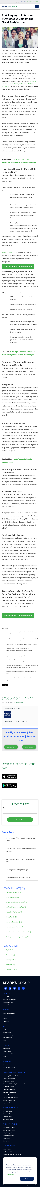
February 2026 (11, 960)
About (5, 1026)
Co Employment (7, 1111)
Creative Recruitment (9, 1100)
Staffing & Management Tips (16, 907)
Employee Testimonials (9, 999)
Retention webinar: (8, 252)
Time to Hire (6, 1141)
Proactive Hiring (7, 1138)
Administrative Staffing (9, 1078)
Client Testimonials (8, 1054)
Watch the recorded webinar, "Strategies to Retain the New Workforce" (19, 83)
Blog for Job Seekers (9, 1067)
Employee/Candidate (31, 2)
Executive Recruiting (8, 1081)
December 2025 (11, 970)
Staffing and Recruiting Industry (17, 937)
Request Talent (7, 1051)
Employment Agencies (9, 1130)
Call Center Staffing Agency (10, 1097)
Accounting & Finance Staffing (11, 1076)
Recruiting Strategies (14, 892)
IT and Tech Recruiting (9, 1089)
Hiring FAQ (5, 1056)
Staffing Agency (9, 1146)
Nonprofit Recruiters (8, 1095)
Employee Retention (19, 698)
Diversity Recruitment (9, 1127)
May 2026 (9, 950)
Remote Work (6, 1005)
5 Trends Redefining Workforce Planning (18, 878)
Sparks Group (19, 702)
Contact (5, 1040)
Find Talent (11, 747)
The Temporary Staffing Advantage (17, 870)
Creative (5, 1018)
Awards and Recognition (9, 1035)
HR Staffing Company (8, 1086)
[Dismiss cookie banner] (33, 1161)
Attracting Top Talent (14, 912)
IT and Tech (6, 1021)
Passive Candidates (8, 1135)
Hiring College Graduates (10, 1133)
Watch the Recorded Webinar (18, 266)
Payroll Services (7, 1103)
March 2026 (10, 955)
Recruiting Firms (7, 1116)
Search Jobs (6, 997)
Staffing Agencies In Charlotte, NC (12, 1154)
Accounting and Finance (14, 927)
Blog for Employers (8, 1065)
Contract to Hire (7, 1114)
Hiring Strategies (8, 698)
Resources (7, 1061)
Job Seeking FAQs (8, 1002)
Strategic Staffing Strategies (16, 902)
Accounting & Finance (9, 1013)
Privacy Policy (10, 1174)
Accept (27, 1179)
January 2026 (11, 965)
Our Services (6, 1048)
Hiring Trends (11, 917)
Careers (5, 1029)
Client (23, 2)
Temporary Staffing (8, 1119)
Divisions (6, 1010)
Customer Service (13, 700)
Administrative (7, 1016)
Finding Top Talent (10, 1124)
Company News (7, 1032)
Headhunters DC (7, 1152)
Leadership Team (7, 1037)
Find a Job (29, 747)
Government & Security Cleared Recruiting (14, 1084)
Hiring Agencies (7, 1149)
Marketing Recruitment (9, 1092)
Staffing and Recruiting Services (15, 1072)
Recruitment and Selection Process (18, 932)
